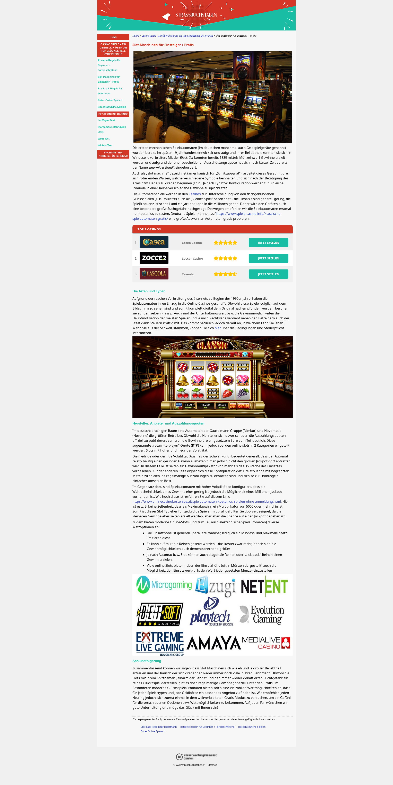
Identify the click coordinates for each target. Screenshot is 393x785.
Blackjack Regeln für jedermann (159, 727)
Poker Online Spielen (152, 731)
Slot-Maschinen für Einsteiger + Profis (109, 79)
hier (218, 328)
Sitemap (212, 765)
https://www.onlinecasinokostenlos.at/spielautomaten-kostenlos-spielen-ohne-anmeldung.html (206, 501)
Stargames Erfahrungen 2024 (112, 129)
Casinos (195, 194)
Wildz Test (104, 138)
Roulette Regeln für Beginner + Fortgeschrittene (207, 727)
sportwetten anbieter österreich (113, 154)
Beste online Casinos (113, 114)
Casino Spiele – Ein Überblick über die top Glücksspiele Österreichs (113, 49)
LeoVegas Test (106, 120)
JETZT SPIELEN (268, 242)
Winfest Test (105, 145)
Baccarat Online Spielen (251, 727)
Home (113, 37)
